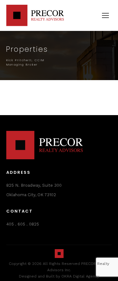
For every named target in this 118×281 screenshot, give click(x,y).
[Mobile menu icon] (105, 15)
